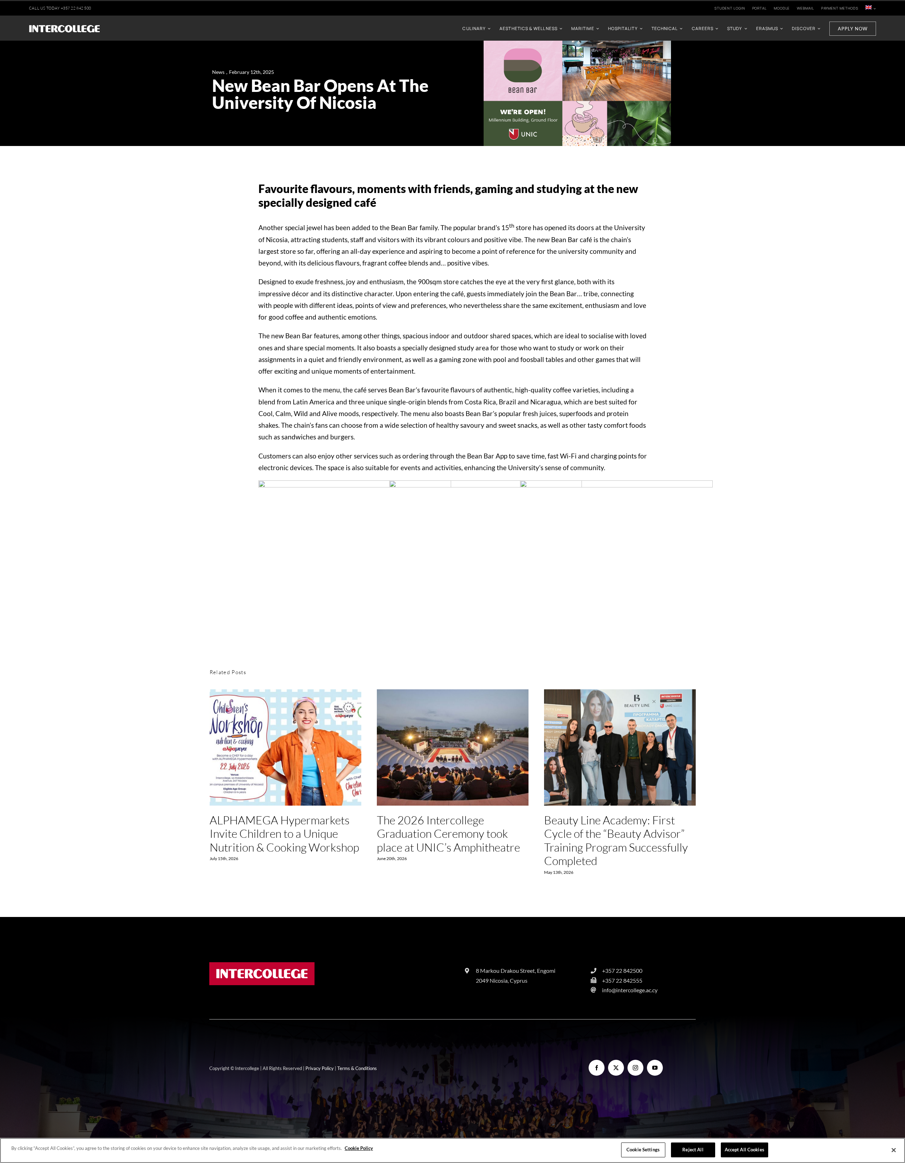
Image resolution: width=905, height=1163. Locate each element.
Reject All (692, 1149)
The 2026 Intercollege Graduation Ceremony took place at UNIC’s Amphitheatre (453, 748)
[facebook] (597, 1068)
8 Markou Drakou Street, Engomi (515, 970)
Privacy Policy (319, 1068)
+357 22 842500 (622, 970)
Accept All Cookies (744, 1149)
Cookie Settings (643, 1149)
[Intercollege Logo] (262, 966)
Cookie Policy (359, 1148)
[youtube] (655, 1068)
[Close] (893, 1150)
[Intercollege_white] (64, 27)
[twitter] (616, 1068)
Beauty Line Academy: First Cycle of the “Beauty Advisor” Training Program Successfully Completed (620, 748)
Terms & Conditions (357, 1068)
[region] (452, 1150)
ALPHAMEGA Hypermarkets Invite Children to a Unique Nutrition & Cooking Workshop (285, 748)
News (218, 72)
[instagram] (635, 1068)
